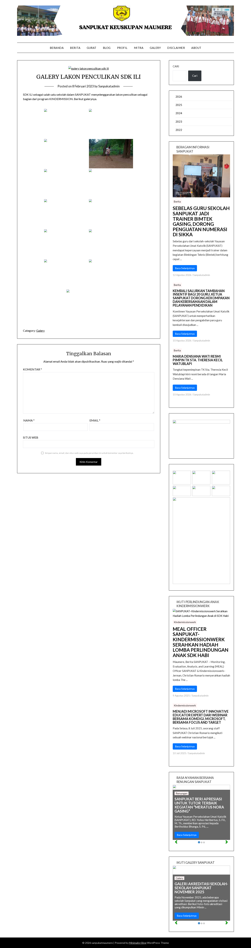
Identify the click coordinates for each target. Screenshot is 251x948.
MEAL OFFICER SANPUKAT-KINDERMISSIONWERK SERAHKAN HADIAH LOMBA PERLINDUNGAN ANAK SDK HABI (200, 642)
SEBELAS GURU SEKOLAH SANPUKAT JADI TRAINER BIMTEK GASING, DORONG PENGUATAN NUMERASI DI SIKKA (201, 221)
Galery (155, 47)
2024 (178, 113)
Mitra (139, 47)
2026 (178, 96)
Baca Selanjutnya (185, 268)
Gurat (91, 47)
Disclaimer (176, 47)
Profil (122, 47)
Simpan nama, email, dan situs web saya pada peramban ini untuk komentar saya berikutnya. (89, 453)
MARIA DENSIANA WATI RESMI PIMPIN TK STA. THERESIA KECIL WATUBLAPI (198, 360)
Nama (29, 420)
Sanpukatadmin (109, 86)
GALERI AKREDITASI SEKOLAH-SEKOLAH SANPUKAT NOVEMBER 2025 (201, 888)
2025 (178, 104)
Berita (75, 47)
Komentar (32, 369)
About (196, 47)
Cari (176, 66)
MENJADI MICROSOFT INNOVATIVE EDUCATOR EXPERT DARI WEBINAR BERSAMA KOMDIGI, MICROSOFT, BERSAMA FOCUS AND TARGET (201, 717)
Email (94, 420)
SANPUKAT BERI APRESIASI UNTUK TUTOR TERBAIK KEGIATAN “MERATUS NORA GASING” (199, 805)
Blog (107, 47)
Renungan (181, 793)
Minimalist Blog (137, 942)
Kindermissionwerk (185, 622)
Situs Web (30, 437)
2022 (178, 129)
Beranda (57, 47)
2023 (178, 121)
